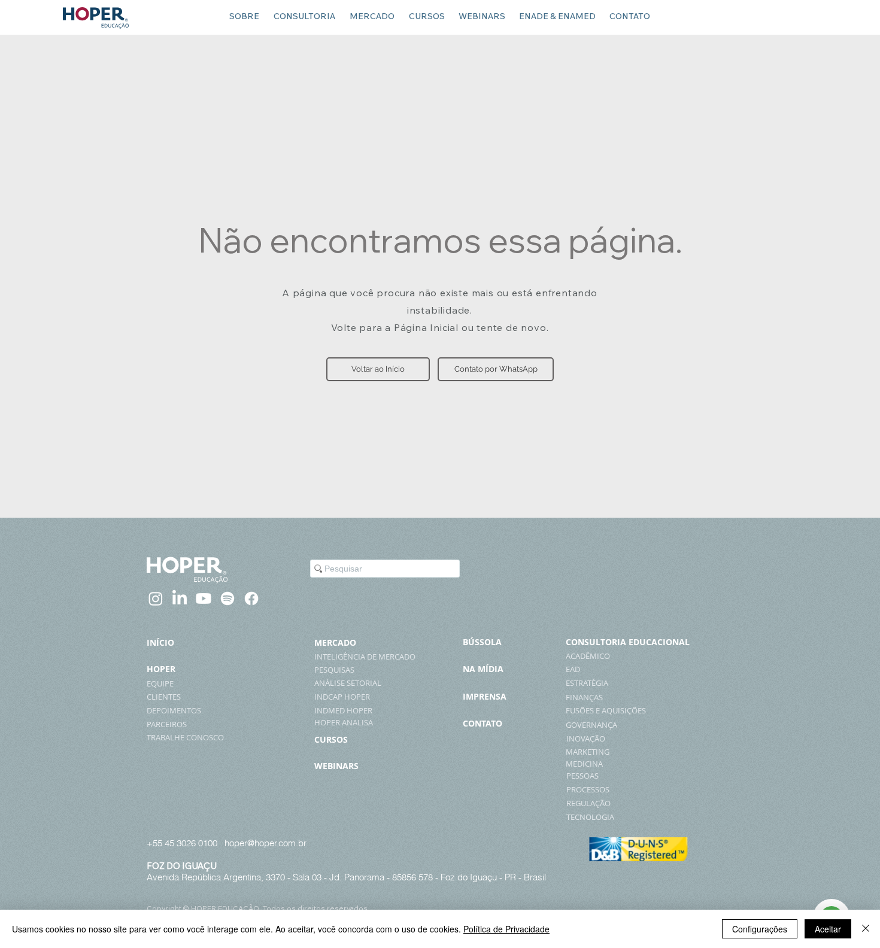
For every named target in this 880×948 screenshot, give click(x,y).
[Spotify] (227, 598)
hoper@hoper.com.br (265, 843)
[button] (378, 369)
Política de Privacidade (506, 929)
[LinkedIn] (180, 598)
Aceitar (828, 929)
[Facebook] (251, 598)
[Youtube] (204, 598)
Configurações (759, 929)
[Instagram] (156, 598)
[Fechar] (865, 928)
